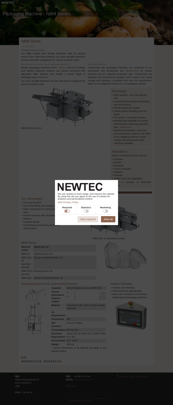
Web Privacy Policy (68, 202)
